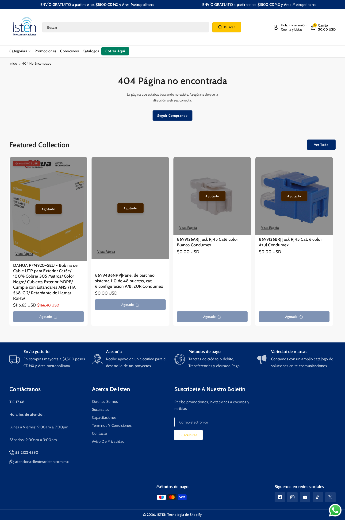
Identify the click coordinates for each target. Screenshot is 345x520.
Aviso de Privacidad (108, 441)
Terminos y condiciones (112, 425)
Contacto (99, 433)
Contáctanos (25, 389)
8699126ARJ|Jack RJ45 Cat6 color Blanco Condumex (207, 242)
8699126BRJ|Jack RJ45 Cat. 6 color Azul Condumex (290, 242)
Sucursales (100, 409)
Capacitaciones (104, 417)
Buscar (229, 27)
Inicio (13, 63)
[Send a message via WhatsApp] (335, 510)
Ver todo (321, 145)
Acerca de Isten (111, 389)
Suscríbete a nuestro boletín (209, 389)
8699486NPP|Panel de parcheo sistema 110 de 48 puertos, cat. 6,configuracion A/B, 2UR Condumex (129, 281)
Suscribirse (188, 435)
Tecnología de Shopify (184, 514)
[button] (323, 27)
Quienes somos (105, 401)
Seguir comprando (172, 115)
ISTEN (162, 514)
